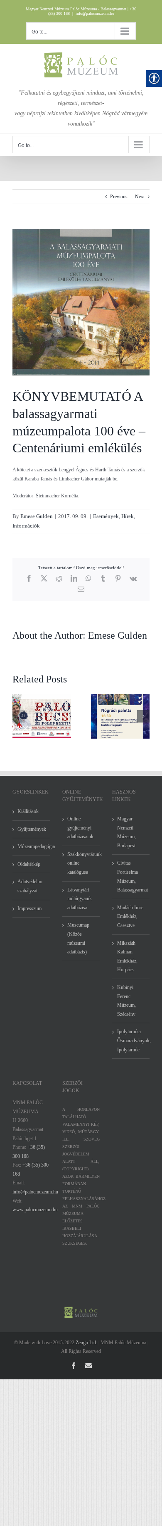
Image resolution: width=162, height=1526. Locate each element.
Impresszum (29, 908)
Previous (119, 197)
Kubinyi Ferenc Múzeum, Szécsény (126, 1000)
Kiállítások (28, 811)
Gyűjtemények (31, 829)
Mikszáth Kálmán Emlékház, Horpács (127, 956)
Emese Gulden (36, 516)
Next (140, 197)
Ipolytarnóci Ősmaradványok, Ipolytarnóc (131, 1040)
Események (106, 516)
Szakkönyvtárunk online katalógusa (81, 863)
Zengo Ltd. (86, 1342)
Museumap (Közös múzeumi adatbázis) (78, 938)
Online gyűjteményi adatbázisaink (80, 827)
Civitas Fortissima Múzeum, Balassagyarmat (131, 876)
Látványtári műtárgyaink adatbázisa (79, 898)
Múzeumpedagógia (31, 846)
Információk (26, 526)
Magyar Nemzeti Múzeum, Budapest (126, 832)
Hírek (127, 516)
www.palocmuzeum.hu (35, 1209)
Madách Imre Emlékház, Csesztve (130, 916)
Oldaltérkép (28, 864)
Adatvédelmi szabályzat (29, 886)
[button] (18, 716)
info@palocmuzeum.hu (95, 13)
